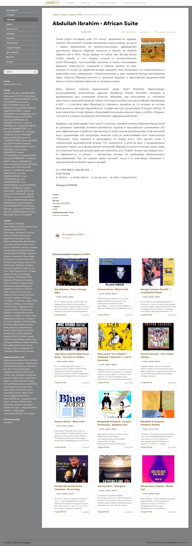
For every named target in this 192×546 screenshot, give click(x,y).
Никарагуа (9, 286)
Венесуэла (18, 241)
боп (10, 369)
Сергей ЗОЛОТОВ (25, 191)
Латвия (31, 271)
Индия (7, 256)
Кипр (6, 327)
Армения (8, 229)
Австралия (9, 223)
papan (7, 93)
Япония (30, 351)
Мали (29, 277)
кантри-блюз (10, 384)
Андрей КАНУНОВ (13, 111)
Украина (8, 312)
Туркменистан (26, 306)
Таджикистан (26, 348)
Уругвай (17, 312)
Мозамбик (9, 345)
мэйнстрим (27, 372)
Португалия (25, 292)
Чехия (27, 315)
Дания (14, 250)
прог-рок (27, 387)
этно (18, 84)
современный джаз (13, 413)
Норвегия (8, 289)
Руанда (7, 348)
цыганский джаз (12, 407)
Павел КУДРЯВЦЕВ (13, 188)
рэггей (18, 392)
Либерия (17, 342)
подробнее (60, 314)
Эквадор (30, 318)
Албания (28, 330)
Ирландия (9, 259)
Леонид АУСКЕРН (27, 155)
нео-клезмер (17, 375)
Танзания (8, 351)
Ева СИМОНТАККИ (13, 143)
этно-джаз (29, 413)
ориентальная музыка (23, 381)
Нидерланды (26, 283)
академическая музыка (25, 360)
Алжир (22, 226)
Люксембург (24, 274)
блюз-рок (31, 366)
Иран (31, 256)
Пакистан (19, 289)
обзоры (64, 15)
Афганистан (19, 229)
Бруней (27, 333)
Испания (30, 259)
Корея (25, 268)
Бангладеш (9, 232)
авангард (8, 360)
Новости (85, 2)
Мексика (18, 280)
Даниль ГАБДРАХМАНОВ (16, 211)
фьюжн (18, 404)
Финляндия (27, 312)
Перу (6, 292)
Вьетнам (17, 244)
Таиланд (8, 303)
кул (5, 369)
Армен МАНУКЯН (23, 117)
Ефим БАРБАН (20, 146)
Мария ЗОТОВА (29, 164)
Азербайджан (11, 226)
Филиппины (19, 351)
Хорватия (18, 315)
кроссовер (9, 389)
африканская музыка (14, 363)
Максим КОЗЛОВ (12, 164)
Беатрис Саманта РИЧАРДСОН (19, 209)
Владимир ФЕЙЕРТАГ (14, 131)
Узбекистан (26, 309)
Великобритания (21, 238)
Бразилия (25, 235)
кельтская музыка (12, 387)
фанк (29, 401)
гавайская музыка (12, 372)
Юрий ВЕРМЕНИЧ (12, 206)
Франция (8, 315)
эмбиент (8, 410)
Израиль (31, 253)
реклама (8, 422)
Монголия (20, 345)
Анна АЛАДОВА (22, 114)
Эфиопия (17, 321)
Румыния (30, 295)
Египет (21, 339)
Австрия (19, 223)
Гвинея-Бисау (10, 339)
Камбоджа (9, 265)
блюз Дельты (18, 366)
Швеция (20, 318)
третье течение (18, 401)
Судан (28, 300)
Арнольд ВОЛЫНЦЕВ (14, 120)
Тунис (15, 306)
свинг (24, 392)
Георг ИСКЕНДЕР (22, 134)
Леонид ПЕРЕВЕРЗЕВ (14, 158)
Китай (7, 268)
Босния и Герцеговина (15, 324)
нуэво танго (18, 378)
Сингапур (26, 298)
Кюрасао (14, 327)
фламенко (9, 404)
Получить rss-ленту (135, 2)
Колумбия (16, 268)
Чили (33, 315)
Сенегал (8, 298)
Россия (21, 295)
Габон (26, 244)
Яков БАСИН (28, 206)
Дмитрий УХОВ (29, 140)
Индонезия (16, 256)
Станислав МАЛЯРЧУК (23, 197)
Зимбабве (21, 253)
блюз (6, 84)
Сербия (16, 298)
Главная (70, 2)
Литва (14, 274)
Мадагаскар (26, 327)
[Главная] (53, 3)
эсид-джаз (18, 410)
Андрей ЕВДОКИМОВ (25, 108)
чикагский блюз (29, 407)
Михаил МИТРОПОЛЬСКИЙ (17, 167)
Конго (29, 339)
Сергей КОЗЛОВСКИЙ (14, 194)
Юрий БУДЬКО (25, 203)
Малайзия (21, 277)
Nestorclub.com (182, 542)
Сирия (15, 348)
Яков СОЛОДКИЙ (23, 214)
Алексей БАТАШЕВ (21, 99)
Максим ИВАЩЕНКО (21, 161)
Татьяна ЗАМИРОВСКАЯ (15, 200)
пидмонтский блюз (27, 384)
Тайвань (17, 303)
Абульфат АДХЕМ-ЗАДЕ (23, 93)
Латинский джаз (21, 369)
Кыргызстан (21, 271)
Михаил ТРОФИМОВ (14, 170)
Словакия (8, 300)
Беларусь (20, 232)
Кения (30, 324)
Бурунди (8, 238)
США (34, 300)
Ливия (26, 342)
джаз (12, 84)
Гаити (6, 247)
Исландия (20, 259)
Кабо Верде (18, 262)
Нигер (29, 345)
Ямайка (32, 321)
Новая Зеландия (23, 286)
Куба (11, 271)
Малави (33, 342)
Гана (32, 244)
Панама (28, 289)
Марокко (8, 280)
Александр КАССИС (14, 96)
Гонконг (25, 247)
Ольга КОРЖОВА (27, 185)
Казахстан (30, 262)
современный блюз (19, 395)
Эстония (8, 321)
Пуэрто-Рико (10, 295)
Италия (7, 262)
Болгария (15, 235)
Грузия (7, 250)
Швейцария (9, 318)
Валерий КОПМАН (27, 125)
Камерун (20, 265)
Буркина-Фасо (11, 336)
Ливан (7, 274)
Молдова (27, 280)
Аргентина (31, 226)
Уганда (15, 309)
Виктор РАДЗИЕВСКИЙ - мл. (17, 128)
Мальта (7, 330)
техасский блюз (12, 398)
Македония (9, 277)
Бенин (7, 235)
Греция (33, 247)
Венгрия (8, 241)
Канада (29, 265)
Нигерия (15, 283)
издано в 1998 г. (76, 15)
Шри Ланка (17, 330)
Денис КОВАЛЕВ (12, 137)
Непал (7, 283)
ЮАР (25, 321)
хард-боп (28, 404)
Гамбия (22, 336)
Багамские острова (13, 333)
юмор (9, 61)
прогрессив (21, 389)
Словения (19, 300)
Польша (14, 292)
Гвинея (30, 336)
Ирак (25, 256)
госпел (7, 375)
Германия (15, 247)
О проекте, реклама (106, 2)
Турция (7, 309)
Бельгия (30, 232)
